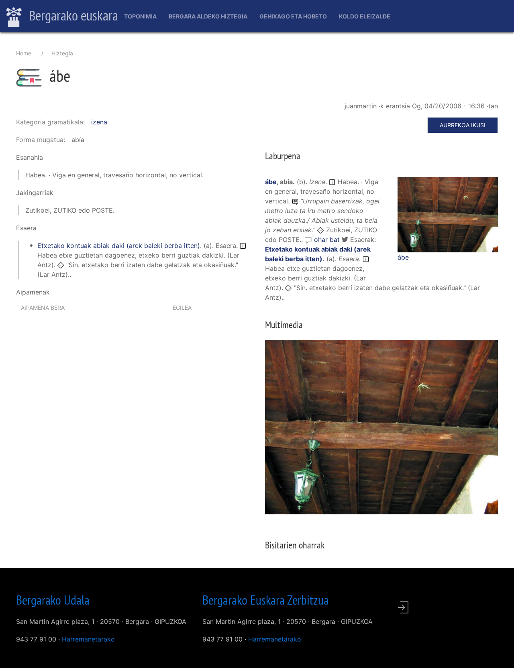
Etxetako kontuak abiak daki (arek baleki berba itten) (118, 246)
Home (23, 53)
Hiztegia (62, 53)
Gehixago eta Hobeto (293, 16)
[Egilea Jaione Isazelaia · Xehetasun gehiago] (448, 214)
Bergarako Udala (53, 599)
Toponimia (140, 16)
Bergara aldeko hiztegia (208, 16)
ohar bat (328, 240)
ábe (403, 257)
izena (99, 122)
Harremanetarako (88, 639)
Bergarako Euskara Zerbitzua (265, 599)
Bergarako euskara (72, 15)
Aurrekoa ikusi (462, 125)
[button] (448, 214)
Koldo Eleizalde (364, 16)
